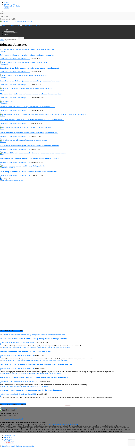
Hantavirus (3, 342)
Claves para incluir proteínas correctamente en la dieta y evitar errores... (29, 133)
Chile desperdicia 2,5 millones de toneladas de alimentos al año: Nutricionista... (32, 120)
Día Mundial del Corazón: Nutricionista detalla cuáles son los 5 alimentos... (30, 159)
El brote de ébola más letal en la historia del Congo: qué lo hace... (26, 351)
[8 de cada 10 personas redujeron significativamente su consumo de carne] (23, 140)
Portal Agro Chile (9, 435)
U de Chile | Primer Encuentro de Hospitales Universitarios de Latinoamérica (31, 390)
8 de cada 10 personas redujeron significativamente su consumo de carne (29, 146)
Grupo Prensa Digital (8, 446)
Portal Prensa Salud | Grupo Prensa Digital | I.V (22, 342)
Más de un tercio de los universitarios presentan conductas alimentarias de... (30, 94)
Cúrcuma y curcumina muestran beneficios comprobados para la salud (29, 172)
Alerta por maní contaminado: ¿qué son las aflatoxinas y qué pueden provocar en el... (34, 377)
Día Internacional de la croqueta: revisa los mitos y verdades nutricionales (30, 81)
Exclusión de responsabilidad (25, 446)
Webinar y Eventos (10, 4)
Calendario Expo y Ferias (12, 6)
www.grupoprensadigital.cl (62, 424)
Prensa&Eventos (9, 441)
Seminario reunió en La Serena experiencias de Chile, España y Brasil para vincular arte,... (37, 364)
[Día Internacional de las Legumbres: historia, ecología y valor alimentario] (23, 62)
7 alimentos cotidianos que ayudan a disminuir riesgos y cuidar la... (27, 55)
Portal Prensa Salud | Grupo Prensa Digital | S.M (15, 59)
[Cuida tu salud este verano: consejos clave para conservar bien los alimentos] (6, 101)
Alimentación (4, 64)
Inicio (2, 40)
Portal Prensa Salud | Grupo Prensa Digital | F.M (15, 123)
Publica (6, 8)
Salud (2, 90)
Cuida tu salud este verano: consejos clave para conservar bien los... (27, 107)
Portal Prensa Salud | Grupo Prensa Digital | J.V (19, 355)
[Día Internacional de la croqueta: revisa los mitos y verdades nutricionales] (24, 75)
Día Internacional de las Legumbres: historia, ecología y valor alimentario (30, 68)
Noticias (6, 2)
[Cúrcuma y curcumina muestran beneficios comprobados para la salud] (22, 166)
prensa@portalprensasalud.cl (14, 419)
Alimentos (3, 51)
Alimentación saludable (7, 168)
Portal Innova (8, 437)
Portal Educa (8, 439)
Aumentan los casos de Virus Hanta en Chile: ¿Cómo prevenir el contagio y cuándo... (34, 338)
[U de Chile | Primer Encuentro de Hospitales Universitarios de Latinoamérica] (25, 386)
